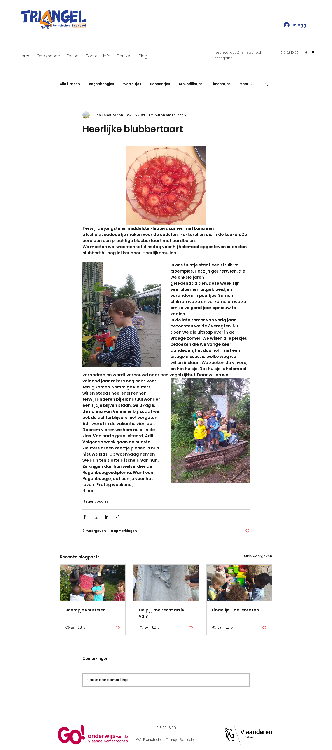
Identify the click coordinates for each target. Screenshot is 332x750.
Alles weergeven (258, 556)
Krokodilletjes (191, 84)
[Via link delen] (118, 517)
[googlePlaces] (313, 52)
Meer (244, 84)
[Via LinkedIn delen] (107, 517)
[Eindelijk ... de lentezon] (239, 583)
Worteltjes (132, 84)
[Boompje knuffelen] (92, 583)
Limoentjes (221, 84)
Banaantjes (160, 84)
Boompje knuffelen (85, 610)
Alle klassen (70, 84)
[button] (266, 84)
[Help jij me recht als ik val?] (166, 583)
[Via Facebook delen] (84, 517)
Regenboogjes (101, 84)
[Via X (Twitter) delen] (96, 517)
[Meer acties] (247, 115)
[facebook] (306, 52)
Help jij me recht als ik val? (162, 613)
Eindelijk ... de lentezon (235, 610)
